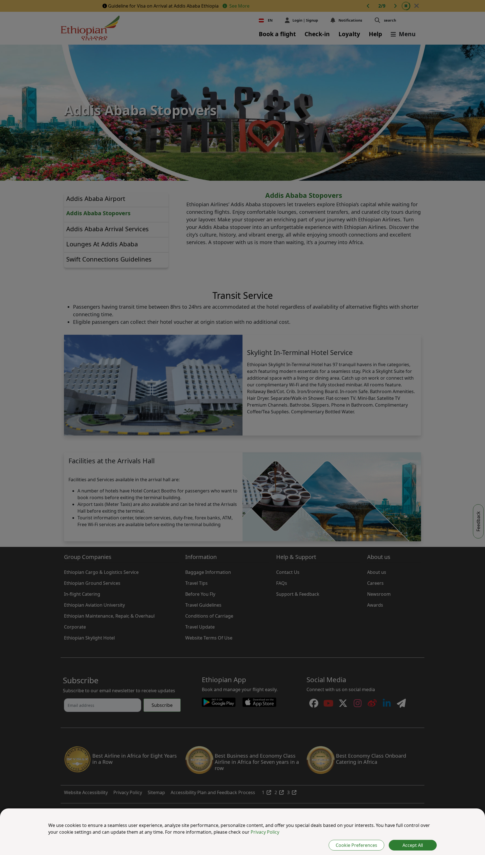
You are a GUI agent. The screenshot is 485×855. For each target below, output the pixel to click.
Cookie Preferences (356, 845)
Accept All (412, 845)
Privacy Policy (265, 832)
